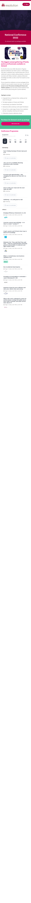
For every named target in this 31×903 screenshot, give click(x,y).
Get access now (15, 123)
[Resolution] (9, 5)
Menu (27, 4)
